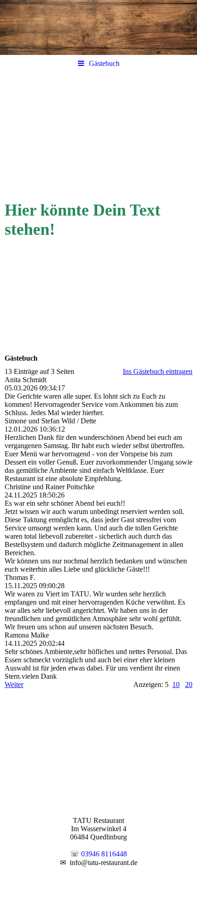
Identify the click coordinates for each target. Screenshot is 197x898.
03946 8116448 (104, 854)
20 (188, 684)
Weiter (14, 684)
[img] (98, 27)
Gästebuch (104, 63)
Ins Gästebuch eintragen (157, 371)
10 (176, 684)
